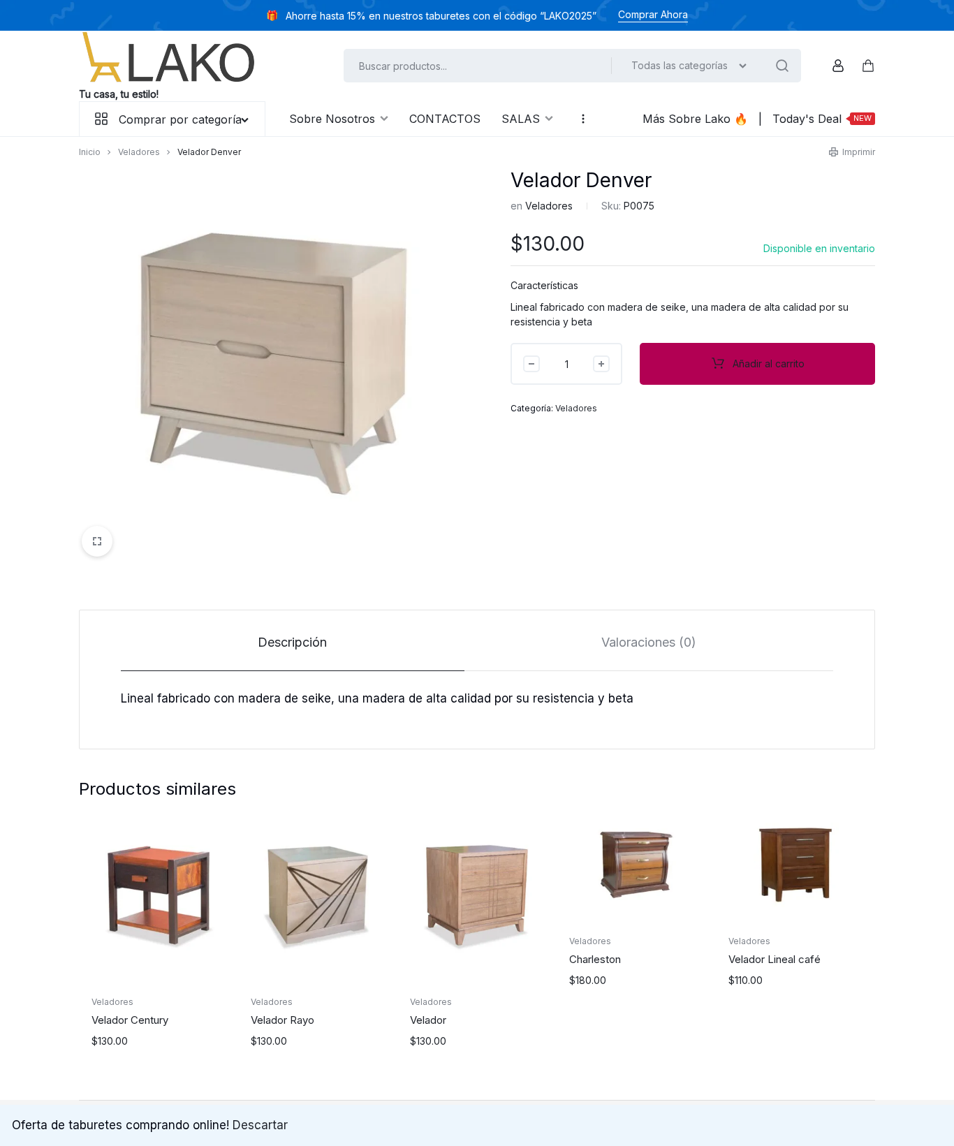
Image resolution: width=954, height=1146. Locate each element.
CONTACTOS (444, 119)
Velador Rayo (282, 1020)
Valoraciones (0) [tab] (648, 642)
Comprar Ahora (653, 14)
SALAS (520, 119)
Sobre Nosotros (332, 119)
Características (544, 285)
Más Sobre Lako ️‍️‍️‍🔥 (695, 118)
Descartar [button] (260, 1125)
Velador (428, 1020)
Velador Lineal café (774, 959)
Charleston (595, 959)
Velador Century (129, 1020)
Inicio (90, 152)
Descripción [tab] (292, 642)
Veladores (139, 152)
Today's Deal (822, 118)
